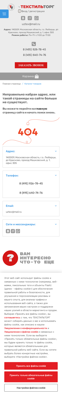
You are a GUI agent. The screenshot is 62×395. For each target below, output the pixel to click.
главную (41, 108)
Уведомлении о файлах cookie (21, 331)
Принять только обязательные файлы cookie (31, 377)
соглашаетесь (12, 317)
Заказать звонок (31, 65)
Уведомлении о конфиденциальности (25, 328)
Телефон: (12, 175)
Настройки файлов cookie (31, 387)
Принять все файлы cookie (31, 365)
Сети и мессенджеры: (20, 224)
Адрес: (10, 151)
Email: (10, 205)
